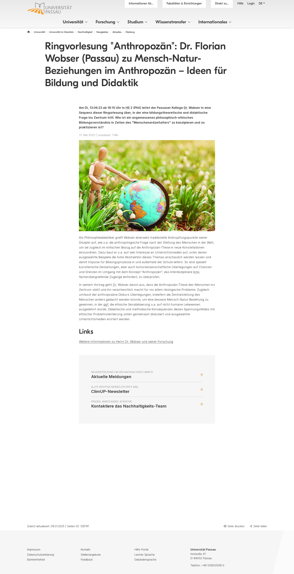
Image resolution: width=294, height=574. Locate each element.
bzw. (196, 272)
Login (251, 3)
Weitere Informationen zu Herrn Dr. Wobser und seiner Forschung (126, 341)
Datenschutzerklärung (40, 554)
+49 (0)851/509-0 (212, 565)
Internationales (212, 22)
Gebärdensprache (145, 559)
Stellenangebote (91, 554)
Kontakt (85, 549)
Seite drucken (235, 526)
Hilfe (240, 3)
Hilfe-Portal (141, 549)
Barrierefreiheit (36, 559)
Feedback (87, 559)
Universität (73, 22)
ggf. (106, 304)
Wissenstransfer (171, 22)
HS (128, 107)
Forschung (105, 22)
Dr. (186, 107)
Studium (135, 22)
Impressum (33, 549)
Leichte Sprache (144, 554)
